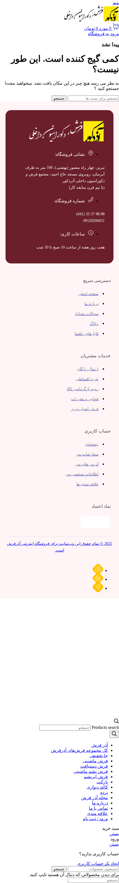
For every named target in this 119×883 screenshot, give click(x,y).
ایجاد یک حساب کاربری (98, 863)
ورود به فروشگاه (103, 33)
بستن (114, 833)
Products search (105, 727)
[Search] (114, 734)
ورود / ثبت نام (95, 818)
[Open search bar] (116, 722)
